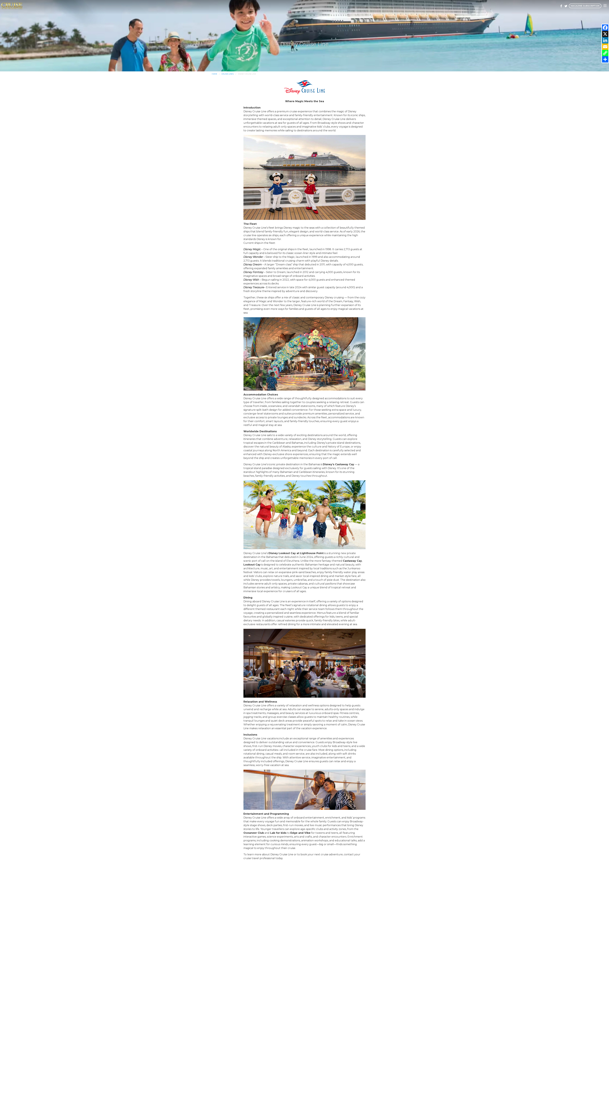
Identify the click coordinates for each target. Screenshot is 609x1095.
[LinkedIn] (605, 40)
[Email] (605, 46)
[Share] (605, 59)
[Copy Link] (605, 53)
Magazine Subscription (585, 6)
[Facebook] (605, 27)
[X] (605, 34)
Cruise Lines (228, 74)
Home (214, 74)
